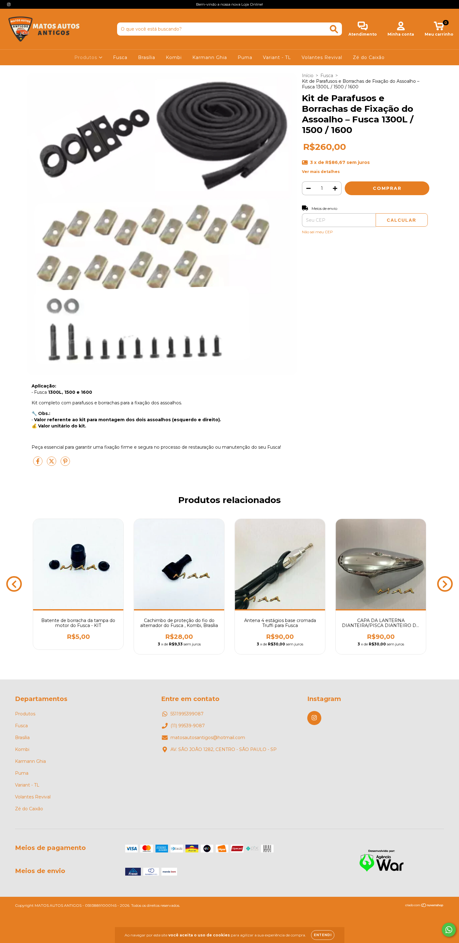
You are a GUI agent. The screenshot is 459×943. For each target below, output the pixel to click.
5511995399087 (187, 714)
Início (307, 75)
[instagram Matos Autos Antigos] (9, 4)
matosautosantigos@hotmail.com (207, 737)
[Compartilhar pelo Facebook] (38, 464)
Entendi (323, 935)
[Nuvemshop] (424, 906)
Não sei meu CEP (317, 232)
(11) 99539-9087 (187, 725)
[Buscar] (334, 29)
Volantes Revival (322, 57)
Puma (245, 57)
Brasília (146, 57)
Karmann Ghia (209, 57)
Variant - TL (277, 57)
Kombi (174, 57)
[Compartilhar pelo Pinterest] (65, 464)
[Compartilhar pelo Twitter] (52, 464)
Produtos (86, 57)
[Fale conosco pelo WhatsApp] (449, 930)
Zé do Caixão (369, 57)
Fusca (120, 57)
